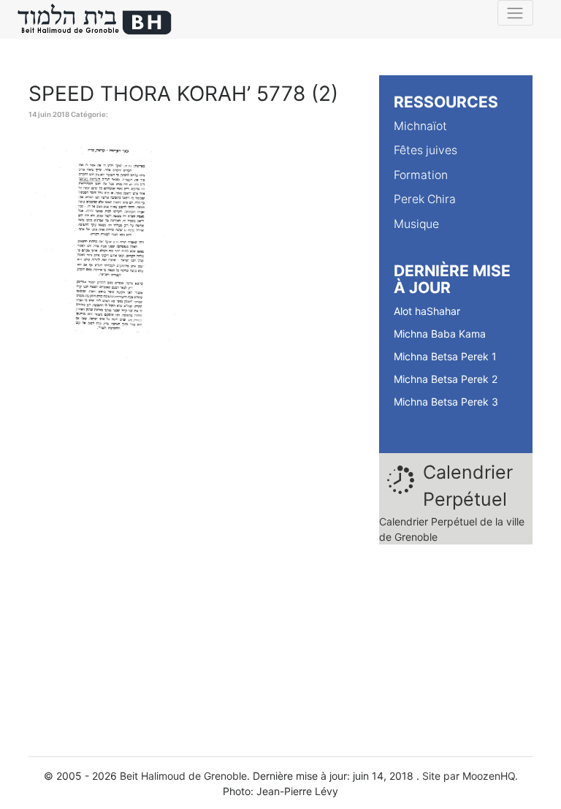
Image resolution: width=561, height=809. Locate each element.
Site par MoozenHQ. (470, 776)
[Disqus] (192, 559)
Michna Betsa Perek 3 (446, 401)
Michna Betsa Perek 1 (445, 356)
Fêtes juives (425, 150)
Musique (416, 224)
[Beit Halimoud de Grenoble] (95, 19)
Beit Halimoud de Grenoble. (185, 776)
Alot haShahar (427, 311)
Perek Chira (425, 199)
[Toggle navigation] (515, 13)
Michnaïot (420, 126)
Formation (421, 175)
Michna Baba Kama (440, 333)
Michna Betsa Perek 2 (445, 379)
